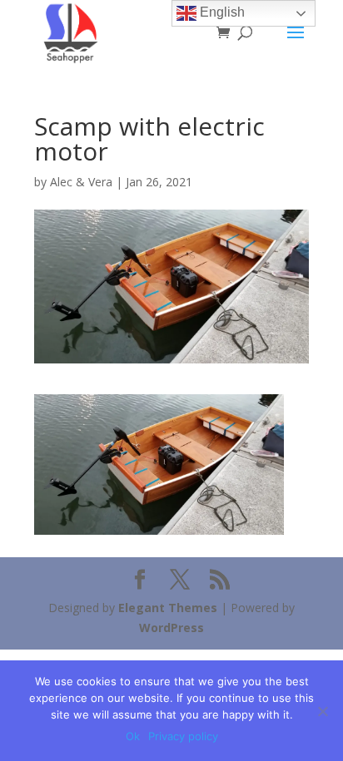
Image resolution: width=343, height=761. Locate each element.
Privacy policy (183, 736)
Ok (133, 736)
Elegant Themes (167, 607)
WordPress (171, 627)
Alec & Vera (81, 182)
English (220, 12)
